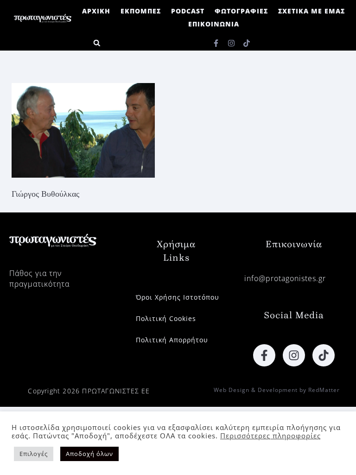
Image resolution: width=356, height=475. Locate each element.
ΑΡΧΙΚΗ (96, 10)
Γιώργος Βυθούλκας (45, 194)
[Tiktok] (246, 43)
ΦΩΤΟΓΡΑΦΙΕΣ (241, 10)
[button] (96, 43)
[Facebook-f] (216, 43)
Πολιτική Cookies (166, 318)
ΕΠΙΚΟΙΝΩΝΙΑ (213, 23)
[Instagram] (231, 43)
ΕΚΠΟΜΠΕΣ (141, 10)
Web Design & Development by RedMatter (277, 390)
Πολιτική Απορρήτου (172, 339)
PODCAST (187, 10)
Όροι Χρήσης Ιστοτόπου (177, 297)
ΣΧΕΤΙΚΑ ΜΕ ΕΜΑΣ (311, 10)
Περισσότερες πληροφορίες (270, 435)
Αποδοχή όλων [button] (89, 453)
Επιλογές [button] (33, 453)
